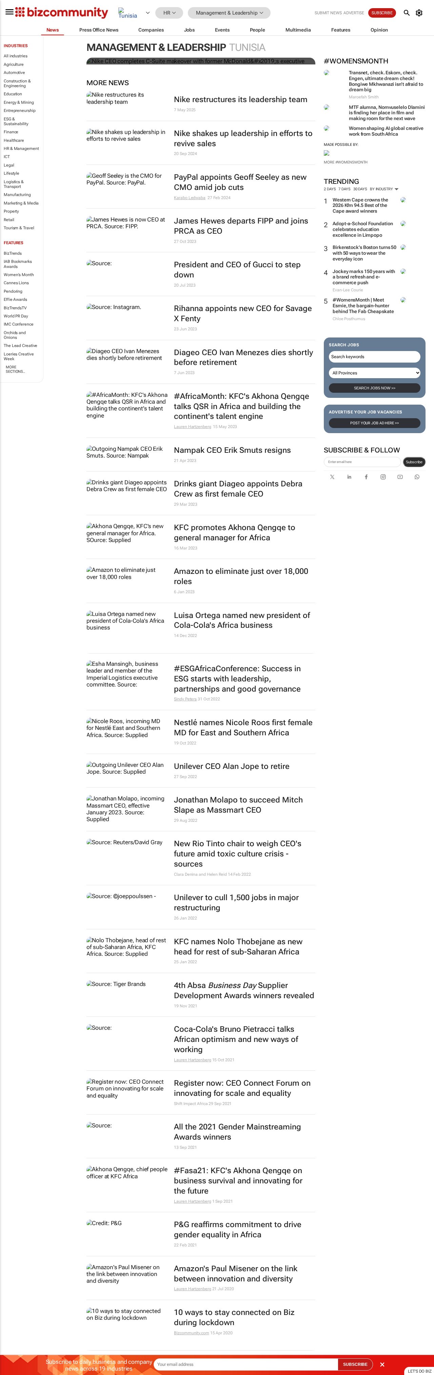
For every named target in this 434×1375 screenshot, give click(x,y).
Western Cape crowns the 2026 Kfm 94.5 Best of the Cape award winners (360, 205)
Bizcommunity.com (191, 1333)
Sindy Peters (185, 699)
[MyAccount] (420, 13)
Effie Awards (15, 299)
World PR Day (16, 316)
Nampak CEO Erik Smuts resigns (232, 450)
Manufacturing (17, 194)
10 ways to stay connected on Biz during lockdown (234, 1317)
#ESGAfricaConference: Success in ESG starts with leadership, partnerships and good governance (237, 679)
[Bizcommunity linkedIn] (349, 476)
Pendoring (13, 291)
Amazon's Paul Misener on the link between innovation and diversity (235, 1273)
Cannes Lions (16, 282)
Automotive (14, 72)
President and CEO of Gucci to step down (237, 269)
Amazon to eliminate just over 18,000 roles (241, 576)
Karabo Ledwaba (189, 197)
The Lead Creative (20, 345)
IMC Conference (19, 324)
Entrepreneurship (19, 110)
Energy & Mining (19, 102)
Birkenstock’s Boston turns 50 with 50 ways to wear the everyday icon (364, 253)
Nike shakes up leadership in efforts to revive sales (243, 138)
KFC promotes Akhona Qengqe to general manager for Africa (234, 532)
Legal (9, 165)
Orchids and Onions (15, 335)
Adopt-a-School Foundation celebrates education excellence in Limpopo (363, 229)
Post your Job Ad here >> (374, 423)
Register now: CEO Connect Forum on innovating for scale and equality (242, 1088)
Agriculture (14, 64)
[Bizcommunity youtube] (400, 476)
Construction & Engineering (17, 83)
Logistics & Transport (14, 184)
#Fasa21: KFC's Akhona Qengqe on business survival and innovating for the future (238, 1181)
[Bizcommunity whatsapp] (417, 476)
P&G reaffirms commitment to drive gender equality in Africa (237, 1229)
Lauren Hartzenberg (192, 426)
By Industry (382, 189)
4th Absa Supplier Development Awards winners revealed (244, 990)
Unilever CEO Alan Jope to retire (232, 766)
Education (13, 94)
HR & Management (21, 148)
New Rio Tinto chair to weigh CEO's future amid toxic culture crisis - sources (237, 854)
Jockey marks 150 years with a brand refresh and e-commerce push (364, 277)
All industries (15, 56)
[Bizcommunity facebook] (366, 476)
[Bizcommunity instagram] (383, 476)
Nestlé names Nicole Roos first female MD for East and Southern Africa (243, 727)
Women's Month (19, 274)
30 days (360, 189)
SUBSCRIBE (355, 1364)
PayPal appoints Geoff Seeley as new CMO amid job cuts (240, 182)
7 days (344, 189)
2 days (330, 189)
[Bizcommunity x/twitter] (332, 476)
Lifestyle (11, 173)
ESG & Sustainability (16, 121)
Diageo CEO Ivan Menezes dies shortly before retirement (243, 357)
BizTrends (13, 253)
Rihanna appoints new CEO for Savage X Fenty (243, 313)
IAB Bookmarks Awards (18, 264)
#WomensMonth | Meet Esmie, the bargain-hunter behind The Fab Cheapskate (363, 305)
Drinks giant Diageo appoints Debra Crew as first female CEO (238, 489)
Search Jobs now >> (374, 388)
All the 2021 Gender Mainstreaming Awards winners (237, 1132)
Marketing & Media (21, 203)
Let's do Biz (420, 1371)
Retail (9, 219)
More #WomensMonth (346, 162)
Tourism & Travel (19, 228)
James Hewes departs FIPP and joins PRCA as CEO (241, 226)
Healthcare (14, 140)
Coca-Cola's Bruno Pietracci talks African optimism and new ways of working (236, 1039)
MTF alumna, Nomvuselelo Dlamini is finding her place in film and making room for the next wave (387, 112)
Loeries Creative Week (19, 356)
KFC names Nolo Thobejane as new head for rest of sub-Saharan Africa (238, 946)
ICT (7, 156)
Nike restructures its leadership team (241, 99)
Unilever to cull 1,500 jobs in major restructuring (236, 902)
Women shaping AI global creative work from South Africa (386, 131)
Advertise (353, 13)
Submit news (328, 13)
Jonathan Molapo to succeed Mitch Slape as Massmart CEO (238, 805)
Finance (11, 132)
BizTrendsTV (15, 308)
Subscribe (414, 462)
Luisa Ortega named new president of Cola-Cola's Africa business (242, 620)
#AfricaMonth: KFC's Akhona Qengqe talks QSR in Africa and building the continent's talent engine (241, 406)
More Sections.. (15, 369)
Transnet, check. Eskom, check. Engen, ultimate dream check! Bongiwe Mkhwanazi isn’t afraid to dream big (386, 81)
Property (11, 211)
